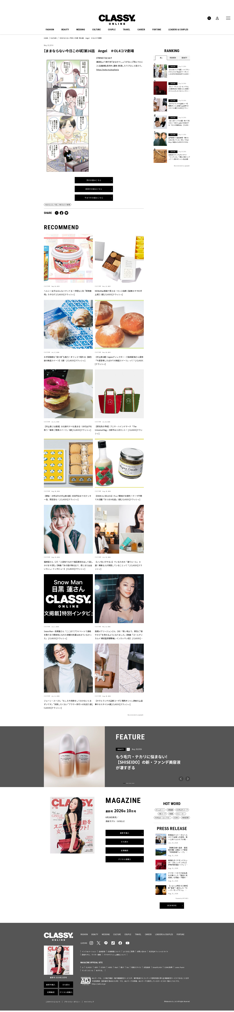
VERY (96, 967)
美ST (122, 967)
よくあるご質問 (128, 951)
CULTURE (96, 29)
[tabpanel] (117, 756)
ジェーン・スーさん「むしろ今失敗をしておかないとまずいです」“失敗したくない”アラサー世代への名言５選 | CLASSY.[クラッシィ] (68, 704)
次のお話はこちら (93, 180)
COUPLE (112, 29)
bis (128, 967)
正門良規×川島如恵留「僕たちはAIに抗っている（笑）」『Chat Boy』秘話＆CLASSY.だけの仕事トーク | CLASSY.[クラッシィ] (178, 140)
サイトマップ (89, 1002)
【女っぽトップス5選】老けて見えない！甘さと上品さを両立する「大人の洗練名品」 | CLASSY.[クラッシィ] (179, 123)
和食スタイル (136, 967)
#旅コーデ (162, 814)
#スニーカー (180, 814)
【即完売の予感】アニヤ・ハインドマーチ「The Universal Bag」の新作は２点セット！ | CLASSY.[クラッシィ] (118, 430)
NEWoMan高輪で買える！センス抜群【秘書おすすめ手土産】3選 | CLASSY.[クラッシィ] (118, 292)
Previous (181, 778)
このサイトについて (53, 1002)
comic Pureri (179, 967)
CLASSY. (89, 967)
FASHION (50, 29)
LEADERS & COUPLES (178, 29)
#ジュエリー (160, 810)
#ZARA (176, 818)
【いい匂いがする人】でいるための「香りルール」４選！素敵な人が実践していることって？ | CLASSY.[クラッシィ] (118, 565)
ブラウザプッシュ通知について (114, 954)
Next (187, 778)
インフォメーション (89, 951)
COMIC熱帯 (168, 967)
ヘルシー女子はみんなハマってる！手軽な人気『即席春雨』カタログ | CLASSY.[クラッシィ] (68, 292)
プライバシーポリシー (72, 1002)
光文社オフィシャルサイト (158, 951)
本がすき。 (100, 970)
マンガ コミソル (87, 970)
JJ (82, 967)
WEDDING (80, 29)
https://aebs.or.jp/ (99, 984)
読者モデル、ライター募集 (91, 954)
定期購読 (124, 850)
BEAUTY (65, 29)
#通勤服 (170, 810)
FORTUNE (156, 29)
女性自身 (147, 967)
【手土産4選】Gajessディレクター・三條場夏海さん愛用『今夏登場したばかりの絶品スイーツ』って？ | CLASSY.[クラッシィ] (119, 360)
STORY (103, 967)
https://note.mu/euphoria (107, 69)
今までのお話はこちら (94, 197)
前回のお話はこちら (93, 189)
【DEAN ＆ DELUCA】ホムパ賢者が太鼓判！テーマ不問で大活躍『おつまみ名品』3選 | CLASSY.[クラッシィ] (118, 497)
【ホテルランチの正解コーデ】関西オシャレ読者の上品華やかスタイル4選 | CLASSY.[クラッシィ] (119, 702)
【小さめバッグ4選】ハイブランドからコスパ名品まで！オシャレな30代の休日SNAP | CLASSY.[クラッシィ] (179, 71)
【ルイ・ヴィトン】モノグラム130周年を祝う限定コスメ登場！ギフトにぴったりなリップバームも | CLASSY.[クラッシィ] (179, 89)
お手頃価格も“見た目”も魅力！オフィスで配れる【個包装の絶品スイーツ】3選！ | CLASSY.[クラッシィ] (68, 358)
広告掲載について (114, 951)
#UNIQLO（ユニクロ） (162, 818)
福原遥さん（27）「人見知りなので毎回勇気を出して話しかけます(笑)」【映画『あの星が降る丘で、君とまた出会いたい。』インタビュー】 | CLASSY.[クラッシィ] (68, 565)
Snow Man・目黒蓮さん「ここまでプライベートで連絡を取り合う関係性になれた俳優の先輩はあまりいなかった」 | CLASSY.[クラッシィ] (68, 635)
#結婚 (171, 814)
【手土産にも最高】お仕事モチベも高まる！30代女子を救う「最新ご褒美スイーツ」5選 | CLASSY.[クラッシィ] (68, 428)
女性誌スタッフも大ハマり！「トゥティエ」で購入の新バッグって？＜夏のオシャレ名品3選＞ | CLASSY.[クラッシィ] (179, 157)
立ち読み (124, 842)
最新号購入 (124, 833)
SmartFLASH (157, 967)
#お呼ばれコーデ (182, 810)
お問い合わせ (141, 951)
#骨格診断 (185, 818)
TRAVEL (126, 29)
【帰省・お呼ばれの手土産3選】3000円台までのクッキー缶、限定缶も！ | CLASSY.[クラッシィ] (67, 497)
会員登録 (102, 951)
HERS (110, 967)
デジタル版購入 (124, 859)
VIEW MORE (172, 905)
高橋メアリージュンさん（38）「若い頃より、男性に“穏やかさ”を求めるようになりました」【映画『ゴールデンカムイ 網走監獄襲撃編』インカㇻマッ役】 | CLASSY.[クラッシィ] (119, 635)
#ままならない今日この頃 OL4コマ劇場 (57, 205)
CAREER (141, 29)
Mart (116, 967)
